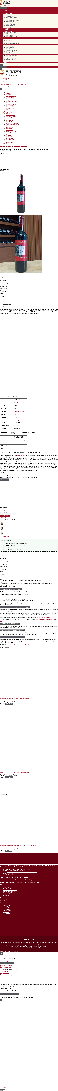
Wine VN (2, 865)
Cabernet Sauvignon (19, 411)
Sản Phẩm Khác (6, 126)
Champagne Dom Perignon (12, 101)
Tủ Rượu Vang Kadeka (11, 131)
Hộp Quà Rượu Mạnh (11, 116)
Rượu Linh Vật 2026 (10, 113)
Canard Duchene (10, 97)
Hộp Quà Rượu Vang (10, 115)
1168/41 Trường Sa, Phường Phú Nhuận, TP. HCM (18, 869)
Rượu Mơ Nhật (9, 130)
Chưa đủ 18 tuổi (14, 994)
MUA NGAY (3, 1087)
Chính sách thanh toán (8, 892)
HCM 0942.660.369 (6, 536)
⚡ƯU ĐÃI (5, 119)
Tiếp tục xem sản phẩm (7, 963)
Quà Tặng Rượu (6, 905)
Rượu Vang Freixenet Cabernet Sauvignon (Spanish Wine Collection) (18, 845)
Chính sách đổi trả (7, 894)
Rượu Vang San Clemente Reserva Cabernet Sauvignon (14, 698)
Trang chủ (2, 146)
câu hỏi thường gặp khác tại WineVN (19, 644)
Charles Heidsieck (10, 107)
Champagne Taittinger (11, 98)
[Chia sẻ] (3, 1089)
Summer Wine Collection (12, 123)
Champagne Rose (10, 27)
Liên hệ (4, 81)
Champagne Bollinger (11, 96)
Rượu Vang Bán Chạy (8, 913)
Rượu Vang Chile (16, 146)
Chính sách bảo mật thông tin (10, 890)
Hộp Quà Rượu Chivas (11, 36)
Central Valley (24, 146)
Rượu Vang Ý (6, 906)
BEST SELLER (9, 122)
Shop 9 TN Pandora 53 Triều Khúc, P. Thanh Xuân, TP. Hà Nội (22, 872)
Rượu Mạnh (6, 28)
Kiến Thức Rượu (7, 135)
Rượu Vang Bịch (7, 12)
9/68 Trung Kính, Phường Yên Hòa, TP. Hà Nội (18, 870)
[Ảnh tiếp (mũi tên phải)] (2, 1090)
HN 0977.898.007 (5, 538)
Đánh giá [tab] (5, 306)
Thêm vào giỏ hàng (5, 515)
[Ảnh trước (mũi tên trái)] (0, 1090)
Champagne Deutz (10, 102)
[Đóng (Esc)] (4, 1089)
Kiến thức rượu (6, 79)
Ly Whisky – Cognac (11, 53)
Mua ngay (3, 517)
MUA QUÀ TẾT (3, 900)
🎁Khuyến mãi (6, 78)
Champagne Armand (11, 100)
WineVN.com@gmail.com (12, 874)
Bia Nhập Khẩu (9, 127)
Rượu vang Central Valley (19, 420)
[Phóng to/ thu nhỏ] (0, 1089)
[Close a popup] (1, 953)
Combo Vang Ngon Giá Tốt (12, 43)
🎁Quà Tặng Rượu (7, 112)
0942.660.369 (47, 617)
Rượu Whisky (7, 29)
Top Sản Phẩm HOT (10, 139)
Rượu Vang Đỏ (17, 402)
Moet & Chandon (10, 105)
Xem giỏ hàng (4, 961)
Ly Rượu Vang (9, 132)
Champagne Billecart (11, 104)
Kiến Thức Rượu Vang (11, 136)
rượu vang (20, 455)
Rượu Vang (6, 10)
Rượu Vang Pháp (7, 908)
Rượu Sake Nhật (9, 128)
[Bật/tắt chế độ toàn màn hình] (2, 1089)
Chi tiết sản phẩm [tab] (7, 304)
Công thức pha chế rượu (11, 141)
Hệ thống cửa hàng (7, 888)
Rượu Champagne (7, 94)
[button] (1, 65)
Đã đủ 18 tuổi (4, 994)
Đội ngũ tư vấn (6, 895)
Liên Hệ (5, 62)
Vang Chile (16, 414)
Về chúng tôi (6, 887)
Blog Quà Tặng (10, 61)
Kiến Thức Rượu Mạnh (11, 138)
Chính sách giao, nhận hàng (9, 891)
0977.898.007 (40, 617)
